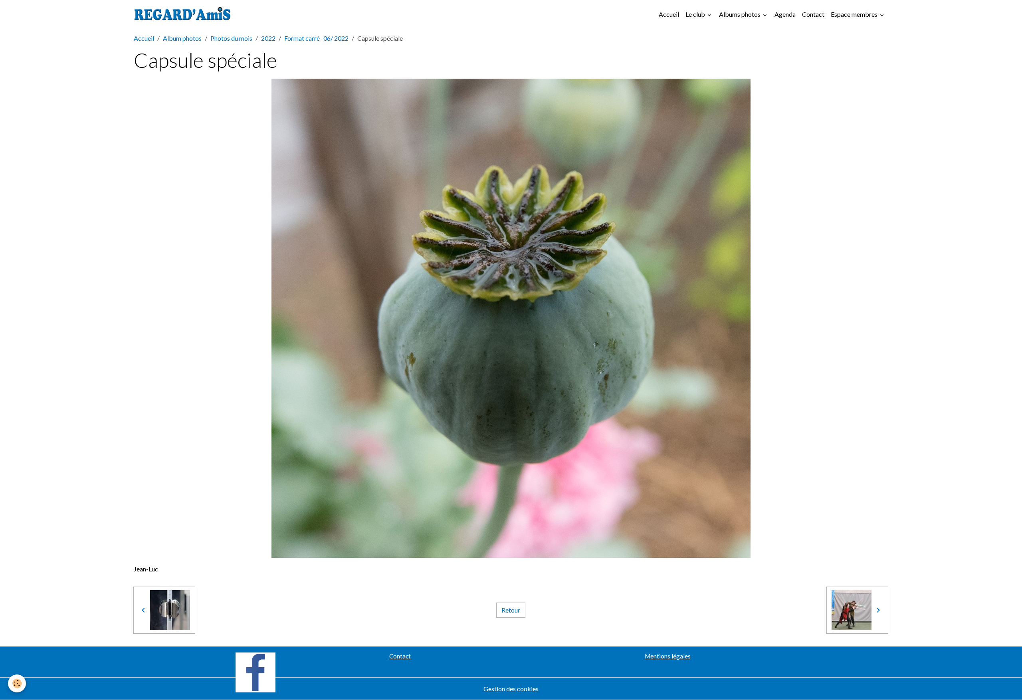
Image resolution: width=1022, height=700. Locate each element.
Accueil (669, 14)
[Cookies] (17, 683)
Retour (510, 610)
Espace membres (855, 14)
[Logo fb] (255, 671)
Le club (695, 14)
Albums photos (740, 14)
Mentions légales (668, 656)
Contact (813, 14)
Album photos (182, 38)
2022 (268, 38)
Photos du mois (231, 38)
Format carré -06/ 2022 (316, 38)
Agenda (785, 14)
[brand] (184, 14)
